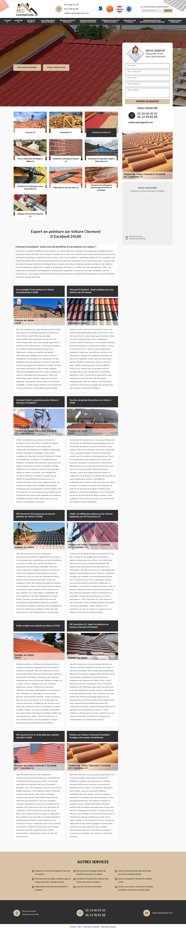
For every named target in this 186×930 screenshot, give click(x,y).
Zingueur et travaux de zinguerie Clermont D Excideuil (52, 872)
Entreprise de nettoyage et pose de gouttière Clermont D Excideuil (91, 872)
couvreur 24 (7, 21)
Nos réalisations (27, 68)
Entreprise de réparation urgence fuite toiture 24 (88, 21)
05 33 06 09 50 (71, 5)
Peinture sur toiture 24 (31, 21)
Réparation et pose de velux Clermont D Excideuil (51, 888)
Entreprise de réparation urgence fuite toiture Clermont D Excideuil (93, 880)
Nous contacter (56, 68)
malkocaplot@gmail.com (76, 13)
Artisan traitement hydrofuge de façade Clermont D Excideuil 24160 (134, 872)
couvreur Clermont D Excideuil (89, 887)
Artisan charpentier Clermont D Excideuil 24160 (135, 880)
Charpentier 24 (18, 21)
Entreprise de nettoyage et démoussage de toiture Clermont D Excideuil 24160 (53, 880)
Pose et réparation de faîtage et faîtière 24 (48, 21)
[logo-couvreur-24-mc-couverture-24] (27, 9)
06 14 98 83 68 (71, 9)
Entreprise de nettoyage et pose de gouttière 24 (110, 21)
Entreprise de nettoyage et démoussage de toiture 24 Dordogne (152, 21)
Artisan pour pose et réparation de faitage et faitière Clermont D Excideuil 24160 (135, 888)
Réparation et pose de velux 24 (130, 21)
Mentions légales (108, 927)
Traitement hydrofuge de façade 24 (67, 21)
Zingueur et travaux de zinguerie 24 (175, 21)
